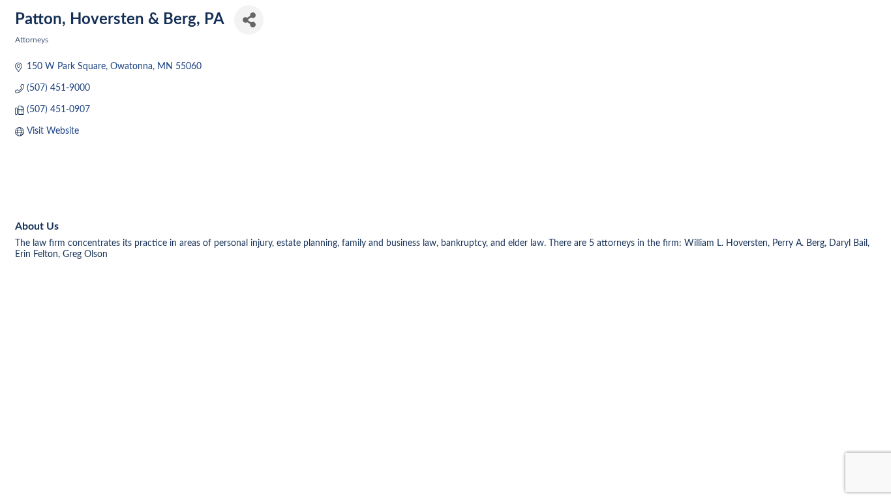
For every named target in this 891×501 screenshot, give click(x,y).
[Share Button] (249, 20)
